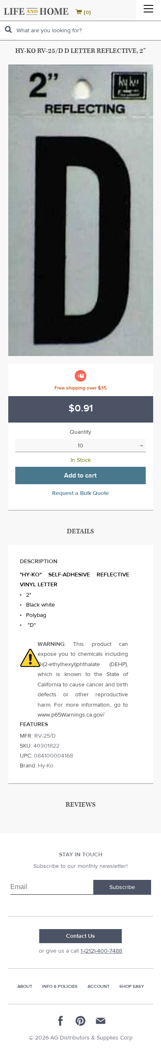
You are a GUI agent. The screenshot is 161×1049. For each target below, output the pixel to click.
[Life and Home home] (36, 11)
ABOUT (24, 986)
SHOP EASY (131, 986)
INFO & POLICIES (60, 986)
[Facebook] (60, 1021)
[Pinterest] (80, 1021)
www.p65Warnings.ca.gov (70, 715)
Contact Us (80, 936)
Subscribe (122, 887)
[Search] (8, 29)
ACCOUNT (98, 986)
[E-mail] (100, 1021)
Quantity (80, 432)
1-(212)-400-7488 (101, 951)
